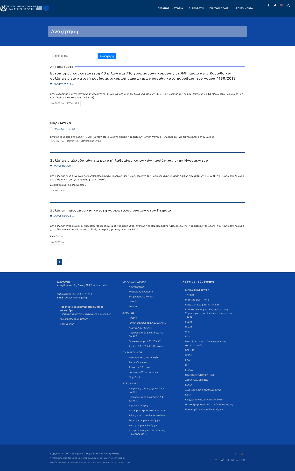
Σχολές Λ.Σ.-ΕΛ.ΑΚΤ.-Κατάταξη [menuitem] (146, 346)
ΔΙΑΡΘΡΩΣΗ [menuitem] (129, 312)
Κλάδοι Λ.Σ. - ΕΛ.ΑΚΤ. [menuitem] (141, 327)
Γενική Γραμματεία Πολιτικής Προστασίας (209, 404)
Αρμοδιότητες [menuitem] (137, 286)
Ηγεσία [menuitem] (133, 317)
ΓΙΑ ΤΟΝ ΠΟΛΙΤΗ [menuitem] (132, 352)
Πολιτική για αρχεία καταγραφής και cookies (85, 313)
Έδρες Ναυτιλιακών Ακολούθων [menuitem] (147, 415)
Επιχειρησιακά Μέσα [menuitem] (141, 296)
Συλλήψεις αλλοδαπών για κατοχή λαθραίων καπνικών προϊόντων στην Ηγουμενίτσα (129, 160)
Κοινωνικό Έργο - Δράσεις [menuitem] (144, 372)
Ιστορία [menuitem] (133, 301)
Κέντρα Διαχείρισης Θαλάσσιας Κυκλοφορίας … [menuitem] (147, 432)
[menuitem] (246, 8)
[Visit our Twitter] (242, 454)
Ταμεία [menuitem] (133, 306)
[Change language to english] (281, 5)
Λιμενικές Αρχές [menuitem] (138, 405)
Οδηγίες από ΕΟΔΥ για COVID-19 (204, 399)
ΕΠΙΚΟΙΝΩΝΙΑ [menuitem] (130, 383)
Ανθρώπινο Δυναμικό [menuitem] (141, 291)
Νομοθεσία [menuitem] (135, 377)
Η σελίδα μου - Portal (197, 299)
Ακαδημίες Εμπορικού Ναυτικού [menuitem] (147, 410)
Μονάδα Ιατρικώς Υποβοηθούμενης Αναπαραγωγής (205, 343)
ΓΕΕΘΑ (189, 369)
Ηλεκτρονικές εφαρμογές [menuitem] (144, 357)
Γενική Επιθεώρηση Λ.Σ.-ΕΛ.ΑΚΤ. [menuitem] (147, 322)
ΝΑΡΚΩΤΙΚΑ (57, 103)
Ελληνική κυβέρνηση (197, 289)
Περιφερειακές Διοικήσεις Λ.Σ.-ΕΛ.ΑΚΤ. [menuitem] (147, 334)
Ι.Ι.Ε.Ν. (189, 321)
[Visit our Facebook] (235, 454)
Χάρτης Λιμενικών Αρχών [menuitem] (143, 425)
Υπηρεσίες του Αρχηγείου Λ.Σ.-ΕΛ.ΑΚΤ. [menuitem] (146, 390)
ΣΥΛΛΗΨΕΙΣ (73, 103)
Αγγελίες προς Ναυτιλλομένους (203, 389)
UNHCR (189, 350)
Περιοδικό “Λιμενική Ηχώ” (200, 374)
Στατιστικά (72, 140)
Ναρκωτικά (60, 123)
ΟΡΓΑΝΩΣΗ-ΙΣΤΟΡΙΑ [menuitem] (134, 281)
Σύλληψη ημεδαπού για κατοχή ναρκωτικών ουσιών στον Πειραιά (110, 210)
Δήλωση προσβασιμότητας (75, 318)
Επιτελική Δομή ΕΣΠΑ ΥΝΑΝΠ (202, 304)
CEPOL (189, 354)
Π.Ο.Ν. (189, 326)
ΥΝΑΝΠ (189, 294)
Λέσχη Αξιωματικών (196, 379)
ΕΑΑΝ (188, 359)
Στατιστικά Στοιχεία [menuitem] (140, 367)
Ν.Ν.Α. (189, 384)
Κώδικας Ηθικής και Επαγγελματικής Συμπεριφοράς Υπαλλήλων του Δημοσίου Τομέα (208, 313)
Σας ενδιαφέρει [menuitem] (138, 362)
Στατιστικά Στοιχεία (91, 140)
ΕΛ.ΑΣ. (189, 336)
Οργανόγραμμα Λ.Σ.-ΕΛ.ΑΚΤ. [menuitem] (145, 341)
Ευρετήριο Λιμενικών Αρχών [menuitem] (145, 420)
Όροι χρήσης (67, 323)
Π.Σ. (187, 331)
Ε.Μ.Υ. (188, 394)
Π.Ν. (187, 364)
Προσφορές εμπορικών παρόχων (204, 409)
